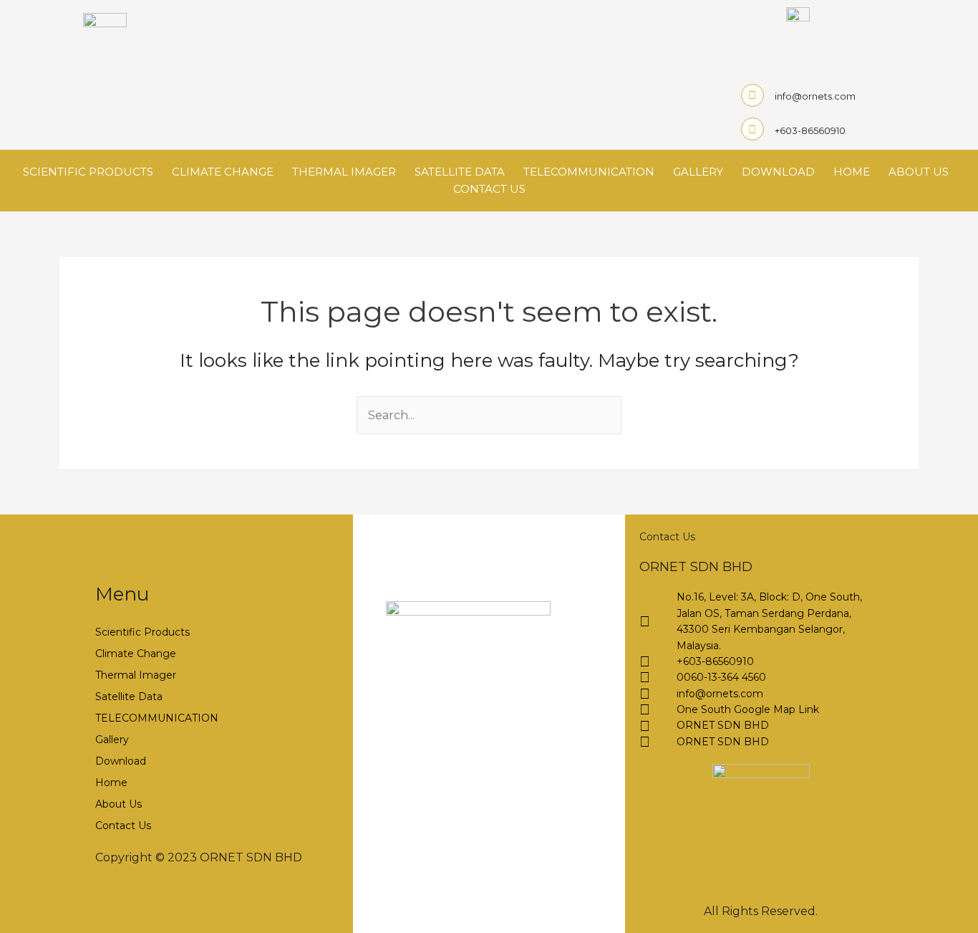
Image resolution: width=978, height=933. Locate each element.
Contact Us (489, 189)
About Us (919, 171)
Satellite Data (460, 171)
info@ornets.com (815, 96)
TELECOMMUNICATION (588, 171)
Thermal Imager (344, 171)
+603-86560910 (810, 130)
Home (851, 171)
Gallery (698, 171)
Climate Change (222, 171)
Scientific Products (88, 171)
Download (778, 171)
